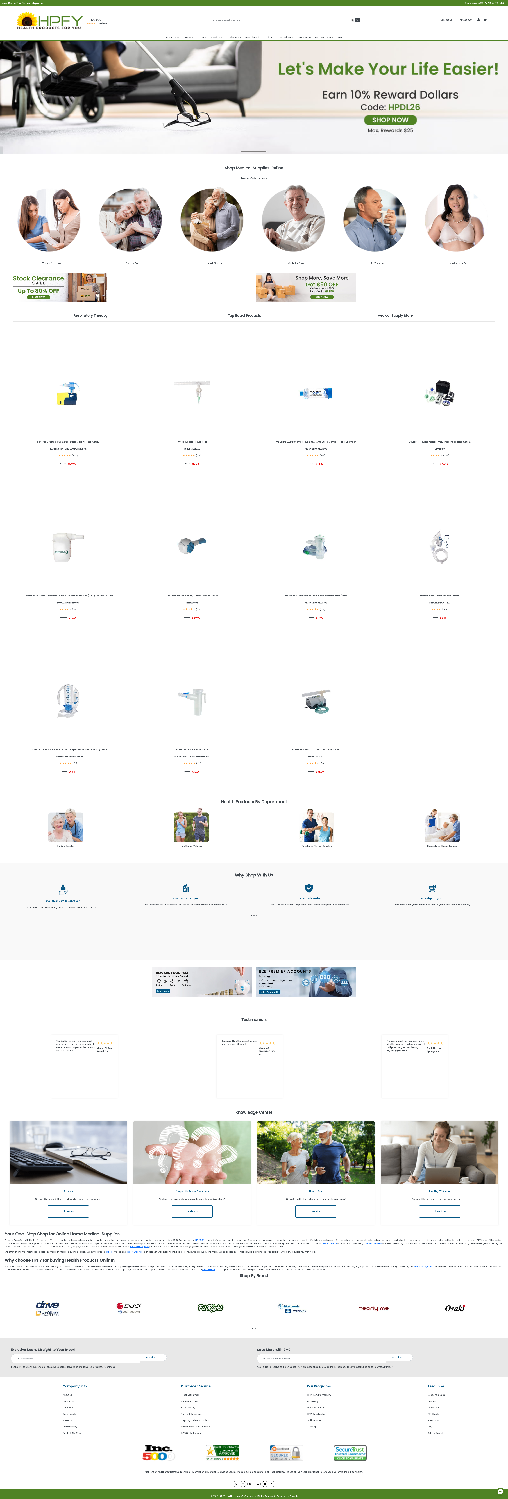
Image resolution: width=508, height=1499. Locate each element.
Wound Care (172, 37)
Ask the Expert (435, 1433)
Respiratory (217, 37)
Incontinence (286, 37)
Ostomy (203, 37)
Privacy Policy (70, 1426)
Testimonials (69, 1414)
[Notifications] (478, 19)
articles (110, 1251)
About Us (67, 1394)
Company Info (75, 1386)
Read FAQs (192, 1211)
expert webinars (135, 1251)
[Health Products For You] (49, 20)
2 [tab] (254, 915)
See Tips (316, 1211)
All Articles (68, 1211)
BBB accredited (374, 1243)
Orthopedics (234, 37)
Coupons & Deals (436, 1394)
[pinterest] (272, 1484)
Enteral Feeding (253, 37)
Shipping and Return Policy (195, 1420)
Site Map (67, 1420)
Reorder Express (189, 1401)
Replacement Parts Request (196, 1426)
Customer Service (196, 1386)
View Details (97, 472)
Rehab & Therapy (324, 37)
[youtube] (265, 1484)
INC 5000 (199, 1240)
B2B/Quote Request (191, 1433)
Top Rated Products (244, 315)
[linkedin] (258, 1484)
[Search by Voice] (352, 20)
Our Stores (68, 1407)
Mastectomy (304, 37)
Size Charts (433, 1420)
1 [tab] (251, 915)
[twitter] (236, 1484)
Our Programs (319, 1386)
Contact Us (446, 19)
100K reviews (208, 1269)
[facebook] (243, 1484)
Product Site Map (72, 1433)
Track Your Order (190, 1394)
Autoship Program (432, 898)
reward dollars (329, 1243)
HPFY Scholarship (316, 1414)
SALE (340, 37)
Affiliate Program (316, 1420)
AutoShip (312, 1426)
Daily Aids (270, 37)
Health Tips (433, 1407)
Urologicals (188, 37)
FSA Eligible (433, 1414)
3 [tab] (256, 915)
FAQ (430, 1426)
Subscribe (150, 1357)
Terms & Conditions (191, 1414)
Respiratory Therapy (91, 315)
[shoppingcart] (485, 19)
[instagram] (250, 1484)
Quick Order (40, 472)
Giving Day (312, 1401)
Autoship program (139, 1246)
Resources (436, 1386)
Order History (188, 1407)
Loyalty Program (423, 1266)
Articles (68, 1191)
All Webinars (439, 1211)
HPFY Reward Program (319, 1394)
